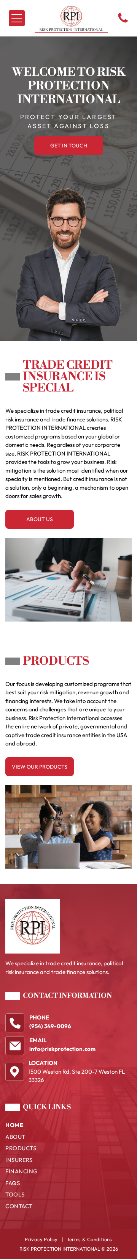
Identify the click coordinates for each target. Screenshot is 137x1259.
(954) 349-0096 (50, 1026)
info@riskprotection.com (62, 1048)
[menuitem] (68, 1127)
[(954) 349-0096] (123, 22)
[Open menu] (17, 18)
